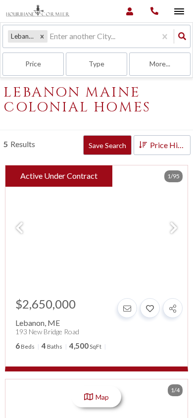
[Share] (173, 308)
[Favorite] (150, 308)
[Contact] (127, 308)
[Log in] (129, 11)
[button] (42, 36)
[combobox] (50, 36)
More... (159, 63)
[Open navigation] (179, 11)
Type (96, 63)
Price (33, 63)
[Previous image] (19, 228)
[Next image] (174, 228)
